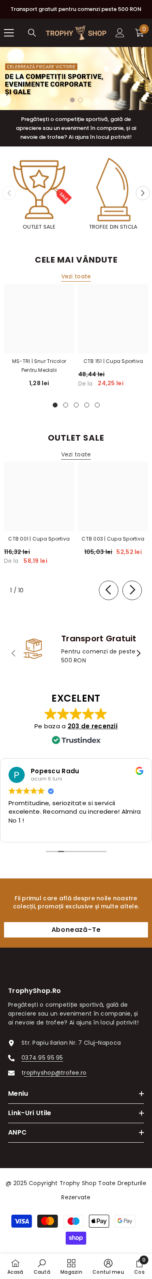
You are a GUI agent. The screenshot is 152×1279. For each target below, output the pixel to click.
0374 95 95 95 (42, 1058)
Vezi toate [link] (76, 276)
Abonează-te (76, 929)
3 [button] (76, 405)
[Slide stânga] (108, 590)
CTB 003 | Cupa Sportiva (112, 538)
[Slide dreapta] (132, 590)
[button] (143, 193)
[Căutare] (32, 33)
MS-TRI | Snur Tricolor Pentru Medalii (39, 365)
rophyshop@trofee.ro (55, 1073)
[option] (76, 78)
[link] (76, 649)
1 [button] (72, 100)
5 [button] (97, 405)
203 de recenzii (93, 726)
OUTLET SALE (39, 227)
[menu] (9, 33)
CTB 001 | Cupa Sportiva (39, 538)
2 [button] (80, 100)
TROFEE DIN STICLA (113, 227)
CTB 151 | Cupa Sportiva (113, 361)
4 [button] (86, 405)
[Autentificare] (120, 32)
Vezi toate (76, 454)
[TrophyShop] (39, 190)
